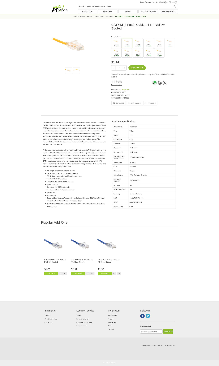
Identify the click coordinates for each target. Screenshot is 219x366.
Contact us (48, 322)
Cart (109, 326)
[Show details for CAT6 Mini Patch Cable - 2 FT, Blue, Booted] (83, 244)
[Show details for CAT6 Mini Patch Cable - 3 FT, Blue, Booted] (109, 244)
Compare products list (84, 322)
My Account (112, 315)
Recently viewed (82, 319)
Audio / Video (87, 11)
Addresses (112, 322)
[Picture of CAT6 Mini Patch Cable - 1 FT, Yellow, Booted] (68, 70)
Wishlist (111, 329)
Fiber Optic (107, 11)
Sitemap (47, 315)
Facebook (142, 316)
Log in (155, 2)
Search (79, 315)
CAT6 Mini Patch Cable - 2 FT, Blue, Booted (82, 261)
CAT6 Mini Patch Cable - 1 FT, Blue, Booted (55, 261)
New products (81, 326)
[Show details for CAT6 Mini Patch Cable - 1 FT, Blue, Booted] (56, 244)
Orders (110, 319)
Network (128, 11)
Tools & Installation (168, 11)
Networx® (125, 89)
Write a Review (116, 85)
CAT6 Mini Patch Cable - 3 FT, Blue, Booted (108, 261)
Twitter (148, 316)
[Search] (175, 6)
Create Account (145, 2)
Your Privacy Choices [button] (109, 362)
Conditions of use (50, 319)
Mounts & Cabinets (148, 11)
